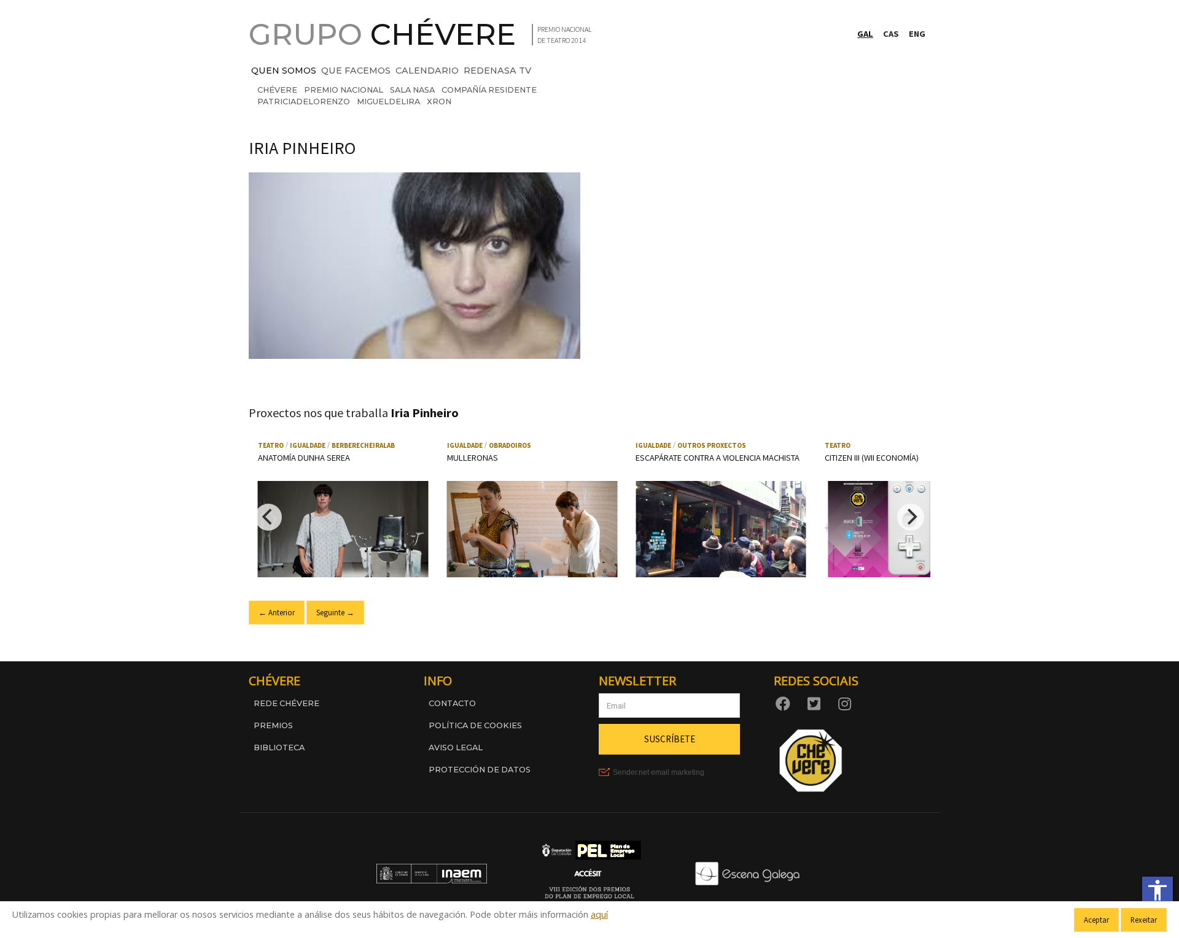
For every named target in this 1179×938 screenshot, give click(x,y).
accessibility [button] (1157, 890)
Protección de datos (480, 769)
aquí (599, 914)
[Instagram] (846, 702)
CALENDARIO (427, 70)
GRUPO (382, 34)
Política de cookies (475, 725)
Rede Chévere (286, 703)
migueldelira (388, 101)
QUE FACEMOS (356, 70)
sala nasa (412, 89)
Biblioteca (279, 747)
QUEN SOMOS (283, 70)
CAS (891, 33)
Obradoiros (510, 445)
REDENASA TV (497, 70)
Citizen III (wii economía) (872, 457)
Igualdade (307, 445)
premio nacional (343, 89)
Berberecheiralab (363, 445)
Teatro (271, 445)
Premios (273, 725)
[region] (589, 517)
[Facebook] (785, 702)
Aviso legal (456, 747)
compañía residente (489, 89)
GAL (865, 33)
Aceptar (1096, 920)
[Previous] (268, 517)
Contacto (452, 703)
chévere (277, 89)
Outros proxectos (711, 445)
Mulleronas (472, 457)
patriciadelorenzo (303, 101)
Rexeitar (1143, 920)
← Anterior (277, 612)
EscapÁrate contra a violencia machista (718, 457)
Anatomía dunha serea (304, 457)
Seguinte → (335, 612)
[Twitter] (816, 702)
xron (439, 101)
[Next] (910, 517)
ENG (917, 33)
